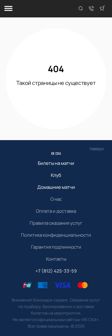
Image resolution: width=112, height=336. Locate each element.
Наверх (97, 149)
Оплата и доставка (56, 211)
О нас (56, 199)
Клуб (56, 175)
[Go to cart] (102, 8)
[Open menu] (8, 9)
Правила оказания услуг (56, 223)
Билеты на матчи (56, 163)
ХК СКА (56, 153)
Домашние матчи (56, 187)
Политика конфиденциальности (56, 235)
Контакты (56, 259)
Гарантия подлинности (56, 247)
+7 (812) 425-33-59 (56, 271)
